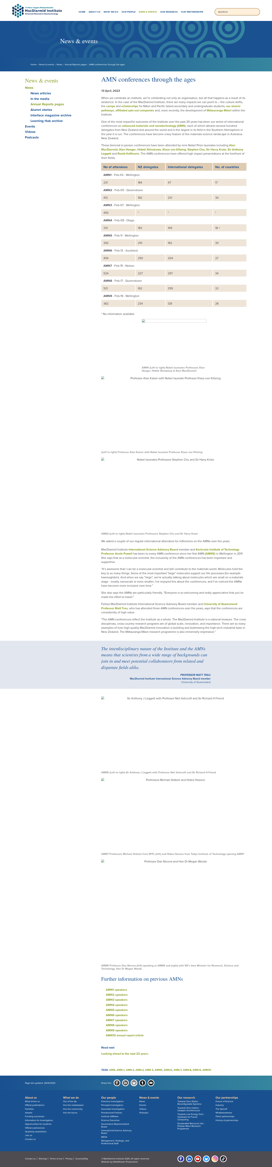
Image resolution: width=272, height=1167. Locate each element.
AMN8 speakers (117, 1025)
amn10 (206, 1070)
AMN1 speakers (116, 990)
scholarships (129, 106)
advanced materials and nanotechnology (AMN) (154, 126)
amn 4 (149, 1070)
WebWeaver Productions (125, 1162)
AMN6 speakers (117, 1015)
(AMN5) (209, 554)
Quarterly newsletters (36, 1131)
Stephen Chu (196, 149)
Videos (30, 132)
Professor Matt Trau (114, 608)
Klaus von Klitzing (174, 149)
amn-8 (187, 1070)
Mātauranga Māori (219, 110)
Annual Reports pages (76, 64)
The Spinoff (221, 1109)
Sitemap (43, 1158)
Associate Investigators (113, 1109)
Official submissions (35, 1128)
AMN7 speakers (116, 1020)
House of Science (224, 1101)
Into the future (70, 1112)
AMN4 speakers (117, 1005)
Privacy (69, 1158)
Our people (128, 12)
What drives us (32, 1101)
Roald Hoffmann (128, 154)
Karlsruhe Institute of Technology (217, 549)
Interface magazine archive (51, 115)
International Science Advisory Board (153, 549)
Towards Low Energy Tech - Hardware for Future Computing (191, 1117)
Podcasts (32, 137)
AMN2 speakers (117, 995)
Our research (169, 12)
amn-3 (139, 1070)
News (59, 64)
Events (30, 126)
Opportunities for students (38, 1124)
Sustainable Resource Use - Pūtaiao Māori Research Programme (191, 1126)
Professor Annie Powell (116, 554)
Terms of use (56, 1158)
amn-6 (168, 1070)
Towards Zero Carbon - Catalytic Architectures (188, 1109)
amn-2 (130, 1070)
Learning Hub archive (47, 121)
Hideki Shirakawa (149, 149)
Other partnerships (225, 1116)
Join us (28, 1135)
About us (94, 12)
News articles (41, 93)
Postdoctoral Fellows (111, 1112)
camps (110, 106)
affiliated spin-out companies (134, 110)
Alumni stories (41, 110)
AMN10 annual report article (125, 1035)
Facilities (29, 1109)
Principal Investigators (112, 1105)
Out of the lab (70, 1101)
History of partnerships (227, 1120)
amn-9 (197, 1070)
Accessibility (81, 1158)
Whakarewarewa (224, 1112)
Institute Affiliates (110, 1116)
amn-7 (178, 1070)
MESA (104, 1137)
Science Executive (110, 1120)
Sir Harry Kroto (216, 149)
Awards (28, 1112)
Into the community (73, 1109)
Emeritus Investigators (112, 1101)
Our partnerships (192, 12)
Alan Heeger (127, 149)
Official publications (34, 1105)
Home (82, 12)
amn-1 (120, 1070)
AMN (112, 1070)
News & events (148, 12)
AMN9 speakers (117, 1030)
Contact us (30, 1139)
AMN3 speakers (116, 1000)
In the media (40, 99)
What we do (111, 12)
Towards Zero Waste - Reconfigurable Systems (189, 1102)
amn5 (158, 1070)
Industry (220, 1105)
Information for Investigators (39, 1120)
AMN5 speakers (117, 1010)
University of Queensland (220, 604)
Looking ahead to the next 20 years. (125, 1054)
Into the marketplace (73, 1105)
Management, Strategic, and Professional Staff (115, 1142)
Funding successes (34, 1116)
